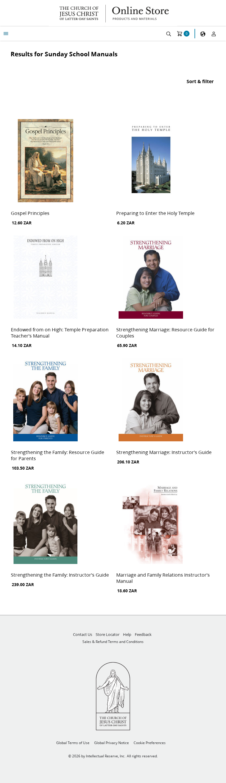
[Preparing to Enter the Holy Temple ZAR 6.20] (151, 161)
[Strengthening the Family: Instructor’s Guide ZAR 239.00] (45, 523)
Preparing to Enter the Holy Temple (155, 213)
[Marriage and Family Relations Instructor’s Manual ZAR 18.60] (151, 523)
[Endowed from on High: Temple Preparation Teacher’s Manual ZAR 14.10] (45, 277)
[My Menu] (6, 34)
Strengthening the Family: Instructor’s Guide (60, 574)
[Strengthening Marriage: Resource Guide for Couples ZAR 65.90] (151, 277)
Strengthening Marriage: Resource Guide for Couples (165, 332)
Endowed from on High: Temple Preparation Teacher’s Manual (60, 332)
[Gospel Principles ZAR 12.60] (45, 161)
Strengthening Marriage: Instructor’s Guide (164, 452)
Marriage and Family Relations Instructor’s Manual (163, 577)
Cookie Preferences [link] (150, 742)
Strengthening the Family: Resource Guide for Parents (57, 455)
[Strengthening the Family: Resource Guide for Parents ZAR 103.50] (45, 400)
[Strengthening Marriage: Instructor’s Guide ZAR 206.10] (151, 400)
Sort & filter (200, 81)
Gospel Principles (30, 213)
